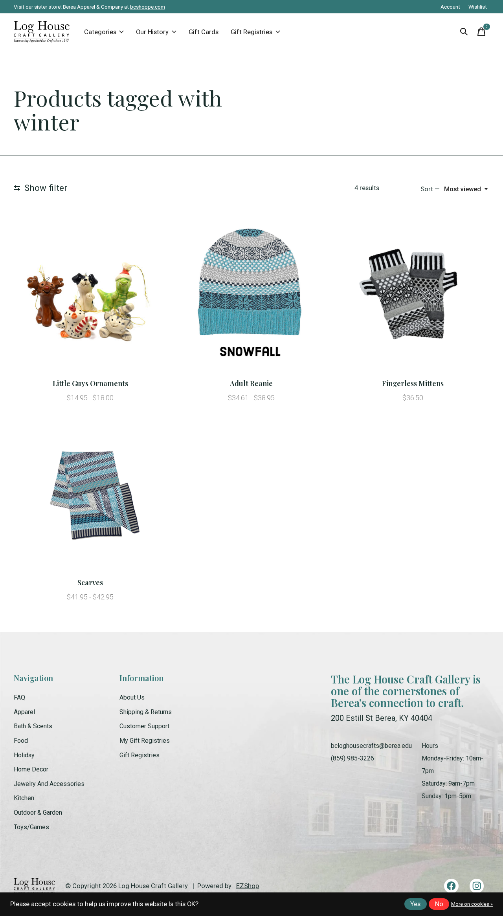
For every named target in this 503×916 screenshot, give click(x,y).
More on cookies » (472, 904)
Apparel (24, 712)
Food (21, 740)
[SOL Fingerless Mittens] (412, 296)
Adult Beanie (251, 383)
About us (132, 697)
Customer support (144, 726)
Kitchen (24, 798)
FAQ (19, 697)
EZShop (247, 886)
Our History (152, 32)
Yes (415, 904)
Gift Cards (203, 32)
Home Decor (31, 769)
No (439, 904)
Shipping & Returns (145, 712)
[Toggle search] (464, 32)
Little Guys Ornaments (90, 383)
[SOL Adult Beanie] (251, 296)
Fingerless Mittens (413, 383)
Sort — (430, 189)
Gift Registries (251, 32)
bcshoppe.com (147, 7)
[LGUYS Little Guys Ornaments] (90, 296)
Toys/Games (31, 827)
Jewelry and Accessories (49, 784)
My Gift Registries (144, 740)
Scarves (90, 582)
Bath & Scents (33, 726)
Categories (100, 32)
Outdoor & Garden (38, 812)
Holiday (24, 755)
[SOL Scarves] (90, 495)
